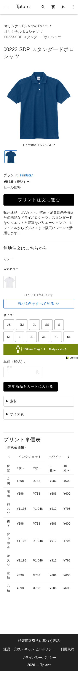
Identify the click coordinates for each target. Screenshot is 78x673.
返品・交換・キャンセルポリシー (29, 649)
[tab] (30, 457)
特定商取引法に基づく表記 (39, 641)
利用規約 (67, 649)
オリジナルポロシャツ (21, 31)
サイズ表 (17, 414)
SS (47, 324)
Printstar (26, 175)
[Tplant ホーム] (23, 6)
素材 (13, 401)
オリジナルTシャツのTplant (25, 26)
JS (9, 324)
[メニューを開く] (6, 7)
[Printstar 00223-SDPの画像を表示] (10, 156)
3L (44, 336)
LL (31, 336)
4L (56, 336)
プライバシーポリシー (39, 657)
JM (22, 324)
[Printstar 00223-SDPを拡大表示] (38, 105)
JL (34, 324)
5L (69, 336)
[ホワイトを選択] (9, 282)
